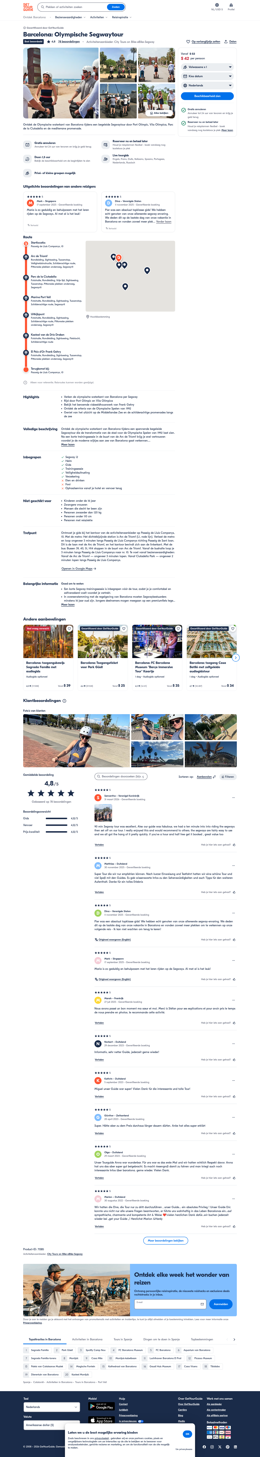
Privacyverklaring (32, 1322)
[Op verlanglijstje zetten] (69, 628)
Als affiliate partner (217, 1415)
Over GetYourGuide (189, 1404)
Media (181, 1421)
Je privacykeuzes (128, 1421)
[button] (63, 41)
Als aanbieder (214, 1404)
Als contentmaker (216, 1409)
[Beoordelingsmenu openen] (233, 797)
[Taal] (217, 5)
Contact (123, 1404)
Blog (180, 1415)
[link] (48, 658)
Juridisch (123, 1409)
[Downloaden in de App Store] (101, 1421)
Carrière (182, 1409)
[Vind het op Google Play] (101, 1407)
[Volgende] (236, 658)
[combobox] (72, 7)
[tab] (45, 1339)
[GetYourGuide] (28, 7)
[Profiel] (231, 5)
